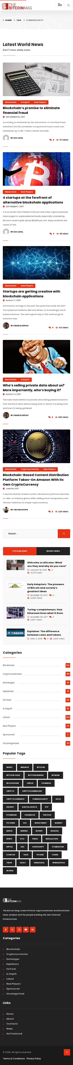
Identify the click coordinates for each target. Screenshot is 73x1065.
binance (25, 767)
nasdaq (54, 831)
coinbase (46, 783)
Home (8, 20)
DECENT (10, 807)
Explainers (8, 691)
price (35, 839)
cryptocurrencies (32, 791)
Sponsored (9, 734)
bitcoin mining (36, 775)
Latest (6, 717)
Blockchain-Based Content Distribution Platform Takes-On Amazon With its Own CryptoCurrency (36, 480)
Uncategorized (11, 743)
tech (25, 854)
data (58, 799)
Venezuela (39, 862)
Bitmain (56, 775)
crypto (10, 791)
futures (10, 823)
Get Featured (14, 1033)
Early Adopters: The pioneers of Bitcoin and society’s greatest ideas (45, 588)
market (59, 823)
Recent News (53, 551)
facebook (30, 815)
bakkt (9, 767)
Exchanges (9, 682)
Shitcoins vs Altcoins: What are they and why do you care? (46, 564)
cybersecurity (40, 799)
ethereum (11, 815)
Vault (23, 862)
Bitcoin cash (13, 775)
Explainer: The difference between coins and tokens (44, 633)
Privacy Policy (34, 1058)
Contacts (12, 1023)
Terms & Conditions (14, 1058)
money (39, 831)
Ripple (9, 846)
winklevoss (58, 862)
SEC (22, 846)
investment (41, 823)
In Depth (25, 102)
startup (10, 854)
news (9, 839)
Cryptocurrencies (30, 469)
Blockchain (10, 102)
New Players (40, 102)
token (55, 854)
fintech (47, 815)
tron (9, 862)
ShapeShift (38, 846)
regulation (52, 839)
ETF (46, 807)
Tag (18, 20)
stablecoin (58, 846)
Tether (40, 854)
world (9, 870)
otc (22, 839)
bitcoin (41, 767)
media (9, 831)
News (9, 1028)
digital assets (29, 807)
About (10, 1018)
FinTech (7, 699)
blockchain (12, 783)
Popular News (19, 551)
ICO (25, 823)
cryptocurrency (15, 799)
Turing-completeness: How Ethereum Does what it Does (45, 611)
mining (24, 831)
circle (30, 783)
